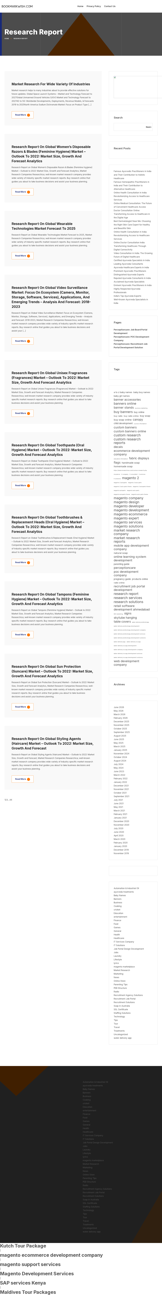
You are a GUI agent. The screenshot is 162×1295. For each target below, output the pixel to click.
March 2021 (119, 810)
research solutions (128, 602)
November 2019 (121, 853)
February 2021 (120, 814)
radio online (119, 583)
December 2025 (121, 721)
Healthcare (119, 938)
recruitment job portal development (129, 588)
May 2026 (118, 711)
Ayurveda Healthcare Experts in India (131, 267)
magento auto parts (133, 490)
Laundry (117, 956)
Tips (116, 1020)
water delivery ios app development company (128, 649)
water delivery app (119, 642)
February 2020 (121, 843)
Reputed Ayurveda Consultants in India (132, 278)
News (116, 977)
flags (117, 462)
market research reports (127, 539)
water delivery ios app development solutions (128, 657)
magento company (128, 498)
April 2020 (119, 835)
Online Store (119, 981)
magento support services (30, 1264)
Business (118, 902)
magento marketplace (124, 967)
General (117, 931)
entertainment (120, 917)
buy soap (145, 415)
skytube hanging (125, 617)
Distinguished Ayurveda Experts (129, 274)
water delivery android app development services (129, 634)
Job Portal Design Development (129, 949)
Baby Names (120, 895)
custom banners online (130, 431)
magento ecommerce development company (51, 1255)
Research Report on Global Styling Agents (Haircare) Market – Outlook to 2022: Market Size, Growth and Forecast (52, 743)
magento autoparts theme (122, 494)
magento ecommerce (130, 514)
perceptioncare (125, 568)
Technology (119, 1016)
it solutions (117, 478)
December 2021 (121, 786)
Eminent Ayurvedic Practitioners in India (133, 285)
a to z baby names (123, 392)
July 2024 (118, 764)
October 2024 (120, 757)
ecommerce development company (132, 452)
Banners (117, 899)
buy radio (118, 416)
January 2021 (120, 818)
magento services (128, 522)
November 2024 (121, 753)
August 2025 (120, 736)
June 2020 (119, 832)
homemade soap (123, 466)
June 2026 (119, 707)
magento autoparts (120, 490)
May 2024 (118, 768)
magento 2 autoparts (120, 482)
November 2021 (121, 789)
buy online (139, 412)
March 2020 (119, 839)
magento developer (129, 506)
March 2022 (119, 775)
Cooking (118, 906)
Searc (148, 127)
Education (118, 913)
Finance (117, 920)
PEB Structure (120, 988)
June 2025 (119, 739)
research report (21, 38)
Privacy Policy (94, 6)
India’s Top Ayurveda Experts (127, 296)
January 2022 (120, 782)
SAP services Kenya (23, 1283)
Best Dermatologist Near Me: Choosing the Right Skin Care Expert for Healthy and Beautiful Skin (132, 224)
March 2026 (119, 714)
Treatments (119, 1031)
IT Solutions (119, 945)
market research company (127, 532)
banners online (125, 403)
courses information (140, 424)
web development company (126, 662)
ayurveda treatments (124, 892)
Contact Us (110, 6)
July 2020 (118, 828)
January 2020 (120, 846)
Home (80, 6)
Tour (116, 1024)
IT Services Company (124, 942)
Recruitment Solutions (124, 1002)
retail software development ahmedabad (132, 607)
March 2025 (119, 746)
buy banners (123, 412)
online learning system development (130, 558)
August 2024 (120, 761)
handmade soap (131, 462)
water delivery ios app (134, 642)
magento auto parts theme (139, 494)
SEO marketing (118, 614)
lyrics (116, 963)
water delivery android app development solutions (130, 638)
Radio (116, 991)
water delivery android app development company (130, 630)
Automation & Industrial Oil (126, 888)
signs (127, 613)
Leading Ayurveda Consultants (128, 264)
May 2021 (118, 807)
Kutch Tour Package (23, 1246)
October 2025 (120, 728)
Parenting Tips (120, 984)
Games (117, 927)
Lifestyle (118, 959)
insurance (117, 474)
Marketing (118, 974)
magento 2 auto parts (135, 482)
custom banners (125, 427)
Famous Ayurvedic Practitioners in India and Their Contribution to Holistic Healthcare (132, 175)
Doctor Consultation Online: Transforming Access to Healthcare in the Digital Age (132, 214)
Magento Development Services (37, 1273)
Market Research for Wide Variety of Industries (51, 84)
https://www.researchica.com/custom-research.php (130, 470)
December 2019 (121, 850)
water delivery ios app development (125, 645)
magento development (131, 510)
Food (116, 924)
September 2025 (122, 732)
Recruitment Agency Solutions (128, 995)
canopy (138, 419)
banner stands (124, 407)
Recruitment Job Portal (125, 999)
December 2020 (121, 821)
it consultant (134, 474)
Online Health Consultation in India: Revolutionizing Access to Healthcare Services (132, 196)
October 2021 (120, 793)
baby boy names (141, 392)
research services (128, 598)
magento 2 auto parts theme (123, 486)
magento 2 (130, 478)
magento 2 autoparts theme (141, 486)
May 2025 (118, 743)
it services (142, 474)
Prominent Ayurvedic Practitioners (130, 271)
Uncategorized (121, 1034)
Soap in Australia (122, 1006)
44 (10, 800)
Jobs (116, 952)
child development (123, 423)
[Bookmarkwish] (17, 6)
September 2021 (121, 796)
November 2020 (121, 825)
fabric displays (139, 458)
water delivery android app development (126, 626)
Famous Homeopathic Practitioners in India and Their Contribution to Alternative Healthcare (131, 185)
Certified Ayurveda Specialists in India (132, 260)
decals (118, 447)
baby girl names (122, 396)
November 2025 (121, 725)
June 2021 (119, 803)
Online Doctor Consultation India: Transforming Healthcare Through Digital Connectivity (130, 246)
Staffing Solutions (122, 1013)
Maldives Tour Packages (28, 1292)
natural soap (121, 552)
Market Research (122, 970)
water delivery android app (140, 622)
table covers (122, 621)
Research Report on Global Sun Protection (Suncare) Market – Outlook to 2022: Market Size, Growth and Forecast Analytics (52, 671)
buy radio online (131, 416)
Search (118, 117)
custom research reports (127, 441)
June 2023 (119, 771)
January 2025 (120, 750)
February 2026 (121, 718)
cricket (117, 910)
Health (117, 934)
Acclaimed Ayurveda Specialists (129, 282)
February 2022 (120, 778)
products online (140, 579)
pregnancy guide (122, 579)
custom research (127, 435)
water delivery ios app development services (128, 653)
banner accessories (127, 399)
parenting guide (121, 564)
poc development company (126, 573)
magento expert (126, 518)
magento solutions (128, 526)
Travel (117, 1027)
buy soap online (123, 419)
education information (121, 459)
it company (124, 474)
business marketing (141, 408)
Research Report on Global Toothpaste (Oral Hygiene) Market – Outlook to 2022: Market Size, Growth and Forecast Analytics (52, 450)
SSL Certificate (121, 1009)
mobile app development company (131, 547)
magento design (126, 502)
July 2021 (118, 800)
